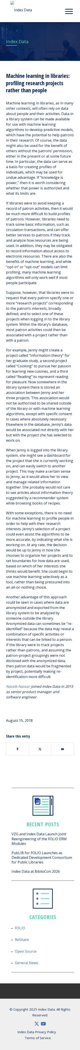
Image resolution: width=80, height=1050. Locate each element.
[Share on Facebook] (17, 749)
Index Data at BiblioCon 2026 (36, 871)
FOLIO (20, 928)
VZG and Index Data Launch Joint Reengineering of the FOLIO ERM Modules (39, 839)
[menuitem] (69, 11)
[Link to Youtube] (43, 1023)
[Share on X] (40, 749)
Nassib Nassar (18, 686)
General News (26, 962)
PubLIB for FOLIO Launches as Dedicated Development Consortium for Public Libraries (42, 857)
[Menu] (69, 11)
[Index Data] (37, 10)
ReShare (22, 939)
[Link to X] (36, 1023)
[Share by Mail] (63, 749)
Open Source (25, 951)
